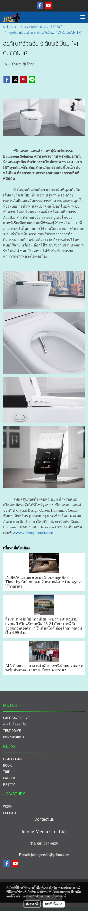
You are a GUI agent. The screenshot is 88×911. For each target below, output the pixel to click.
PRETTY (9, 785)
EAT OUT (9, 778)
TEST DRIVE (12, 731)
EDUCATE (10, 813)
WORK (7, 807)
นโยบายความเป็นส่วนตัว (30, 896)
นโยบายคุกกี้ (59, 896)
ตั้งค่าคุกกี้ (32, 904)
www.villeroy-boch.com (33, 533)
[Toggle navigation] (82, 17)
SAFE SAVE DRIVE (16, 718)
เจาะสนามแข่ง (13, 737)
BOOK (7, 765)
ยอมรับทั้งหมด (53, 904)
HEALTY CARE (13, 759)
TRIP (6, 772)
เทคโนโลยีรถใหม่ (15, 724)
